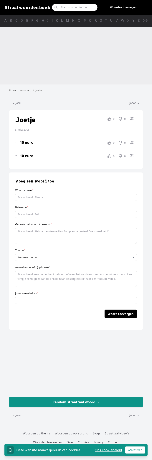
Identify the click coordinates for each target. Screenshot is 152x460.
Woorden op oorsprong (71, 433)
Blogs (96, 433)
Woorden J (26, 90)
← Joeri (16, 103)
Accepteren (136, 451)
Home (12, 90)
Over (70, 442)
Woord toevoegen (121, 314)
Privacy (98, 442)
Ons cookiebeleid (108, 450)
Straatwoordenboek (27, 7)
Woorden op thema (36, 433)
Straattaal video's (117, 433)
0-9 (145, 20)
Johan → (134, 103)
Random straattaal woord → (76, 402)
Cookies (83, 442)
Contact (113, 442)
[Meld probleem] (131, 119)
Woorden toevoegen (123, 7)
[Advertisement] (76, 56)
